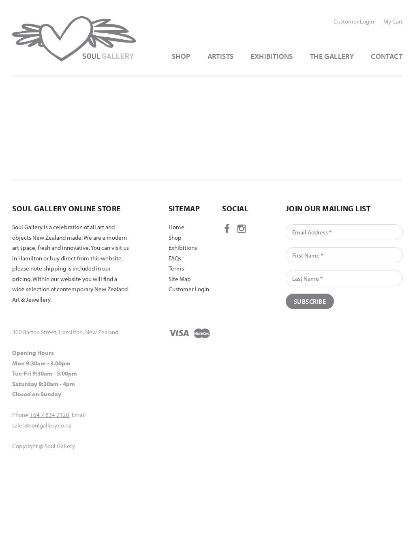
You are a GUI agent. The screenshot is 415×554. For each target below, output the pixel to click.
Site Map (180, 279)
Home (176, 227)
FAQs (175, 258)
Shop (175, 237)
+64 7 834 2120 (49, 415)
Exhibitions (183, 247)
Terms (176, 268)
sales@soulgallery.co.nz (41, 425)
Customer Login (354, 21)
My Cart (393, 21)
